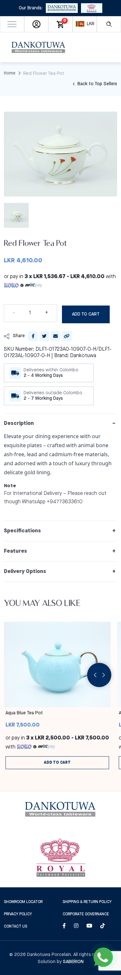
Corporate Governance (86, 914)
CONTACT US (15, 926)
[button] (12, 24)
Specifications (22, 531)
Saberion (73, 961)
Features (15, 551)
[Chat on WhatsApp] (103, 957)
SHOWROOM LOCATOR (23, 902)
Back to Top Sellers (96, 83)
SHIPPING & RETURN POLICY (87, 902)
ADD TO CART (86, 314)
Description (19, 423)
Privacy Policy (18, 914)
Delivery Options (25, 571)
